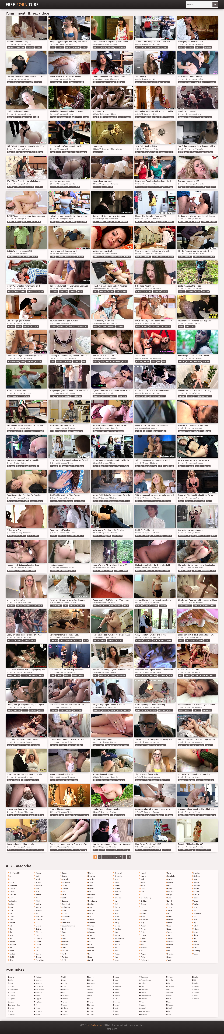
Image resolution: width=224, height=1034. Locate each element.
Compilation (39, 960)
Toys (194, 923)
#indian (10, 291)
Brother (38, 904)
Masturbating (119, 938)
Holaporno (65, 996)
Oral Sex (143, 901)
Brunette (38, 907)
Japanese (117, 898)
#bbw (59, 152)
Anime (11, 904)
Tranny (143, 986)
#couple (112, 82)
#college (109, 222)
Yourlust (196, 992)
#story (120, 117)
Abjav (11, 980)
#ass (38, 222)
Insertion (117, 888)
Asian (11, 910)
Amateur (12, 888)
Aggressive (13, 885)
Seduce (169, 910)
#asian (199, 117)
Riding (169, 888)
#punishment (120, 47)
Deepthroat (66, 904)
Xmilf (169, 1014)
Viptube (170, 977)
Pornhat (91, 1014)
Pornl (116, 980)
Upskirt (195, 932)
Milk (116, 951)
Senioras (117, 1002)
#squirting (35, 745)
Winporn (170, 992)
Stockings (196, 876)
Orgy (142, 907)
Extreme (65, 944)
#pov (117, 291)
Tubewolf (144, 999)
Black (37, 876)
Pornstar (143, 948)
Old (142, 895)
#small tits (32, 710)
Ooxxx (90, 1002)
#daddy (80, 82)
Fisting (90, 882)
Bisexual (38, 873)
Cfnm (37, 935)
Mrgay (90, 989)
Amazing (12, 891)
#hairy (208, 501)
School (169, 901)
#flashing (205, 291)
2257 (109, 1029)
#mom (10, 82)
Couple (64, 876)
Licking (116, 923)
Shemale (170, 919)
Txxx (142, 1002)
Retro (169, 885)
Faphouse (38, 1002)
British (37, 901)
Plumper (143, 941)
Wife (195, 948)
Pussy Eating (171, 876)
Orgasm (143, 904)
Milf (115, 948)
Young (195, 954)
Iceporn (64, 1002)
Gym (89, 941)
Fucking (91, 904)
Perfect (143, 929)
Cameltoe (38, 919)
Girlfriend (91, 923)
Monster (117, 960)
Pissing (143, 938)
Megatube (91, 983)
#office (25, 710)
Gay (89, 916)
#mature (209, 152)
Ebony (64, 932)
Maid (116, 932)
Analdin (12, 992)
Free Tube (22, 4)
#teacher (205, 256)
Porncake (91, 1005)
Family (64, 954)
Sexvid (116, 1014)
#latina (155, 152)
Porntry (116, 992)
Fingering (91, 876)
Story (195, 879)
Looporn (91, 977)
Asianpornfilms (14, 1005)
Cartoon (38, 926)
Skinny (169, 932)
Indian (116, 882)
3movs (11, 977)
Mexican (117, 944)
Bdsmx (11, 1008)
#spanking (97, 187)
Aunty (11, 916)
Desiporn (38, 992)
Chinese (38, 941)
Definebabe (39, 989)
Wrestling (196, 951)
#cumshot (207, 47)
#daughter (162, 187)
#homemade (205, 571)
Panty (143, 916)
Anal (11, 898)
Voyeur (195, 941)
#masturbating (208, 780)
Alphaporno (13, 989)
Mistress (117, 954)
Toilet (195, 919)
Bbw (10, 932)
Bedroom (12, 944)
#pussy (103, 47)
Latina (116, 916)
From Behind (92, 901)
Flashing (91, 885)
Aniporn (12, 996)
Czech (64, 895)
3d (10, 876)
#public (197, 291)
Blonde (38, 879)
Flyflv (37, 1005)
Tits (194, 916)
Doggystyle (65, 916)
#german (118, 605)
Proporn (117, 996)
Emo (63, 935)
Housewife (118, 876)
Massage (117, 935)
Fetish (64, 960)
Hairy (90, 944)
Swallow (196, 891)
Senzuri (117, 1005)
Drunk (64, 929)
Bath (11, 926)
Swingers (196, 895)
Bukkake (38, 910)
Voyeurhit (170, 986)
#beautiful (11, 47)
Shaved (169, 916)
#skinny (96, 361)
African (11, 882)
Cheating (38, 938)
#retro (169, 536)
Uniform (196, 929)
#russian (188, 82)
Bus (36, 913)
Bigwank (12, 1014)
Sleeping (170, 938)
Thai (194, 910)
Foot (89, 891)
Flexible (90, 888)
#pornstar (34, 326)
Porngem (91, 1011)
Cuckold (65, 885)
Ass (10, 913)
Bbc (10, 929)
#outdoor (190, 291)
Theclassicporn (146, 980)
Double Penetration (68, 926)
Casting (38, 929)
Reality (169, 879)
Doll (63, 919)
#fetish (36, 117)
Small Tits (170, 941)
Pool (142, 944)
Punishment (145, 960)
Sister (169, 926)
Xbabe (169, 996)
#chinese (74, 850)
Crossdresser (66, 882)
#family (95, 117)
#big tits (96, 47)
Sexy (168, 913)
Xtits (194, 980)
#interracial (20, 47)
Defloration (66, 907)
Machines (117, 929)
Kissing (116, 904)
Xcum (169, 1002)
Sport (169, 960)
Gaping (90, 913)
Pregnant (144, 954)
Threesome (197, 913)
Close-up (38, 954)
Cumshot (65, 888)
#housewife (140, 571)
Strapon (196, 882)
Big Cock (12, 954)
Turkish (195, 926)
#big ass (68, 47)
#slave (85, 117)
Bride (37, 898)
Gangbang (92, 910)
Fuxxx (37, 1008)
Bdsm (11, 935)
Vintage (196, 935)
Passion (143, 926)
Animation (13, 901)
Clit (36, 951)
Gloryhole (91, 932)
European (65, 941)
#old (165, 47)
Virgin (195, 938)
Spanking (170, 954)
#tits (167, 82)
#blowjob (76, 47)
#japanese (182, 117)
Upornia (143, 1008)
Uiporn (143, 1005)
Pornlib (116, 983)
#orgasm (67, 675)
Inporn (64, 1005)
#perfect (127, 501)
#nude (181, 326)
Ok (89, 999)
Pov (142, 951)
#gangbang (33, 675)
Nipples (143, 876)
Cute (63, 891)
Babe (11, 919)
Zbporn (195, 996)
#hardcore (198, 47)
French (90, 898)
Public (143, 957)
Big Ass (11, 951)
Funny (90, 907)
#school (111, 291)
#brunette (60, 47)
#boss (81, 466)
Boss (37, 888)
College (38, 957)
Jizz (115, 901)
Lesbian (117, 919)
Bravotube (39, 983)
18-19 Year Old (14, 873)
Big (10, 948)
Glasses (90, 929)
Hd (89, 954)
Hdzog (64, 986)
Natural (143, 873)
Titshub (143, 983)
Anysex (11, 1002)
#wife (16, 82)
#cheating (38, 82)
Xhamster (170, 1005)
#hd (77, 187)
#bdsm (18, 117)
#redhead (71, 117)
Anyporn (12, 999)
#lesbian (11, 117)
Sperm (169, 957)
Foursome (91, 895)
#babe (202, 82)
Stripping (196, 885)
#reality (84, 47)
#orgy (170, 187)
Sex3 (116, 1008)
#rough (189, 431)
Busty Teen (39, 916)
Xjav (168, 1011)
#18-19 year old (141, 47)
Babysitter (12, 923)
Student (196, 888)
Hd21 (64, 977)
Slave (169, 935)
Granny (90, 935)
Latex (116, 913)
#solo (34, 605)
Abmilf (11, 983)
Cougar (64, 873)
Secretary (170, 907)
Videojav (144, 1014)
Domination (66, 923)
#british (208, 396)
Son (168, 951)
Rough (169, 895)
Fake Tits (65, 951)
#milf (31, 82)
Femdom (65, 957)
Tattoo (195, 901)
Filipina (90, 873)
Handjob (91, 948)
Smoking (170, 944)
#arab (24, 850)
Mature (117, 941)
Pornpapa (117, 986)
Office (143, 888)
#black (120, 431)
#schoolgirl (148, 291)
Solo (168, 948)
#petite (205, 815)
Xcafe (169, 999)
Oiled (143, 891)
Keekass (64, 1011)
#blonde (38, 47)
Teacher (196, 904)
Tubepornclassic (146, 996)
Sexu (116, 1011)
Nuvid (90, 996)
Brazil (37, 891)
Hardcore (91, 951)
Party (142, 923)
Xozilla (195, 977)
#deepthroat (69, 256)
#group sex (207, 117)
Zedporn (196, 999)
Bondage (38, 885)
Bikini (11, 960)
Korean (116, 910)
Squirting (196, 873)
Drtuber (38, 996)
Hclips (37, 1014)
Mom (116, 957)
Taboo (195, 898)
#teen (53, 47)
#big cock (206, 187)
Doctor (64, 913)
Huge (116, 879)
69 (10, 879)
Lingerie (117, 926)
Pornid (116, 977)
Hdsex (64, 980)
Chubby (38, 944)
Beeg (11, 1011)
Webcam (196, 944)
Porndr (90, 1008)
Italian (116, 895)
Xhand (169, 1008)
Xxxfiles (196, 986)
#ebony (26, 640)
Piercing (143, 935)
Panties (143, 913)
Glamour (91, 926)
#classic (190, 396)
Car (36, 923)
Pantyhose (144, 919)
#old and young (154, 326)
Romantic (170, 891)
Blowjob (38, 882)
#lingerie (71, 187)
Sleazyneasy (145, 977)
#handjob (62, 187)
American (12, 895)
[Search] (215, 4)
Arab (11, 907)
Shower (169, 923)
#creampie (30, 47)
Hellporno (65, 989)
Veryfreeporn (145, 1011)
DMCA (114, 1029)
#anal (213, 187)
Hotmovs (65, 999)
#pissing (163, 431)
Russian (169, 898)
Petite (143, 932)
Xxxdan (195, 983)
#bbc (75, 780)
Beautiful (12, 941)
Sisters (169, 929)
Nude (143, 879)
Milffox (90, 986)
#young (24, 675)
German (91, 919)
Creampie (65, 879)
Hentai (90, 960)
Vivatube (170, 980)
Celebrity (38, 932)
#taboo (127, 117)
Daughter (65, 901)
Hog (63, 992)
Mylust (90, 992)
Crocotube (39, 986)
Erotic (64, 938)
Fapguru (38, 999)
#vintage (148, 536)
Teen (195, 907)
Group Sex (91, 938)
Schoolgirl (170, 904)
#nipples (111, 47)
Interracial (117, 891)
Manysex (91, 980)
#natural (161, 82)
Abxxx (11, 986)
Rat (115, 999)
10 (129, 857)
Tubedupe (144, 989)
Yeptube (196, 989)
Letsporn (65, 1014)
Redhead (170, 882)
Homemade (118, 873)
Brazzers (38, 895)
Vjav (168, 983)
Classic (37, 948)
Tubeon (143, 992)
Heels (90, 957)
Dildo (64, 910)
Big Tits (11, 957)
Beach (11, 938)
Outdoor (144, 910)
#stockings (77, 640)
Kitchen (117, 907)
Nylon (143, 885)
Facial (64, 948)
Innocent (117, 885)
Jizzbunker (65, 1008)
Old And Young (146, 898)
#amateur (201, 152)
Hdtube (64, 983)
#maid (170, 152)
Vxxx (168, 989)
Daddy (64, 898)
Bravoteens (39, 980)
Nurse (143, 882)
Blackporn (39, 977)
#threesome (169, 117)
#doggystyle (211, 82)
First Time (91, 879)
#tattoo (123, 291)
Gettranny (39, 1011)
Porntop (117, 989)
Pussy (169, 873)
